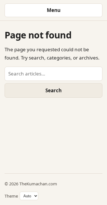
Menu (53, 10)
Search (53, 90)
